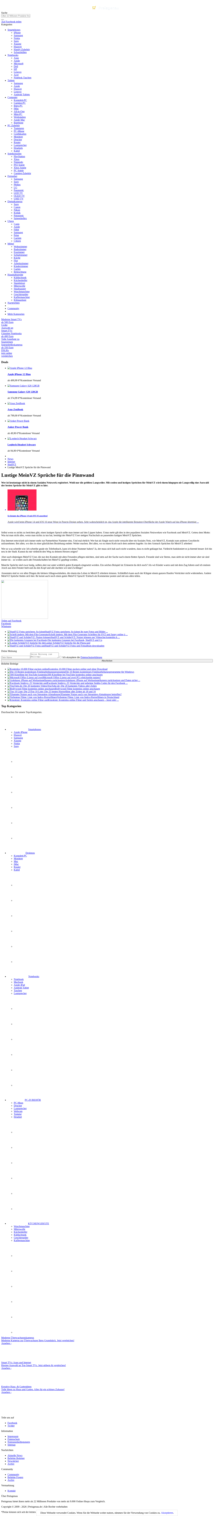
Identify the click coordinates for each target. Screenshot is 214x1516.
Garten (17, 269)
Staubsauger (20, 288)
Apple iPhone (20, 732)
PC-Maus (18, 1102)
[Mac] (21, 915)
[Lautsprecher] (21, 1085)
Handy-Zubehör (22, 49)
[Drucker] (21, 1147)
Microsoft (18, 63)
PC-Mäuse (19, 131)
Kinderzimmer (21, 266)
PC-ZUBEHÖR (33, 1100)
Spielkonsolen (14, 153)
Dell (16, 66)
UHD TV (18, 198)
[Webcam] (21, 1178)
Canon (17, 207)
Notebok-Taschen (22, 77)
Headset (18, 1117)
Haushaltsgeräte (15, 274)
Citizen (17, 241)
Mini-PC (18, 114)
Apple (17, 60)
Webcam (18, 1111)
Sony (16, 41)
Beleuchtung (20, 272)
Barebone (18, 122)
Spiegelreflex (20, 218)
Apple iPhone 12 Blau (19, 374)
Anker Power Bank (18, 427)
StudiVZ (12, 464)
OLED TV (19, 196)
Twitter (11, 1425)
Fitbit (16, 229)
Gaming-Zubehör (22, 173)
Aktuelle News (15, 1455)
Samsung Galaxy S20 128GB (23, 391)
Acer (16, 74)
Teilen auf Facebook (11, 620)
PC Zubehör (14, 125)
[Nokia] (21, 823)
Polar (16, 235)
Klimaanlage (20, 300)
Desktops (30, 853)
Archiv (11, 1464)
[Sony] (21, 838)
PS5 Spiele (19, 165)
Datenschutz (14, 1439)
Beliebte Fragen (15, 1477)
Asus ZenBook (15, 409)
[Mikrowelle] (21, 1271)
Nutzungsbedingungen (19, 1442)
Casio (16, 224)
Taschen (18, 990)
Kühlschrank (20, 277)
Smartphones (14, 29)
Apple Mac (19, 120)
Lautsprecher (20, 145)
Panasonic (19, 190)
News (10, 459)
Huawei (18, 46)
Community (13, 308)
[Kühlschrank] (21, 1301)
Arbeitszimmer (21, 263)
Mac (16, 861)
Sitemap (12, 1444)
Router (17, 142)
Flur (16, 260)
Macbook (18, 982)
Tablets (11, 80)
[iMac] (21, 931)
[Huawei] (21, 777)
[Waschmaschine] (21, 1255)
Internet (11, 461)
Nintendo (18, 162)
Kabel (17, 150)
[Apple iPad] (21, 1039)
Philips (17, 184)
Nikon (17, 210)
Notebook (19, 979)
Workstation (20, 117)
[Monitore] (21, 900)
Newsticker (13, 1461)
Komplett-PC (20, 100)
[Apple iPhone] (21, 761)
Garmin (17, 238)
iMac (16, 108)
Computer (12, 97)
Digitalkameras (15, 201)
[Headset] (21, 1208)
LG (15, 187)
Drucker (18, 139)
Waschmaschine (22, 291)
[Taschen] (21, 1070)
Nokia (17, 38)
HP (15, 69)
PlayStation (19, 156)
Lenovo (17, 72)
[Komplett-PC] (21, 885)
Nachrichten (14, 302)
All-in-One (19, 111)
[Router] (21, 946)
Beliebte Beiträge (16, 1458)
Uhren (11, 221)
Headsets (18, 148)
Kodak (17, 212)
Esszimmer (19, 252)
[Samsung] (21, 792)
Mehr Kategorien (16, 314)
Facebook (6, 623)
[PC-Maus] (21, 1132)
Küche (17, 257)
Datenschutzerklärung (91, 657)
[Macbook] (21, 1024)
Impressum (13, 1436)
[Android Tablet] (21, 1054)
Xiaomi (17, 44)
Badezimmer (20, 249)
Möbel (11, 243)
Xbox (16, 159)
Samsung (18, 35)
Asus (16, 58)
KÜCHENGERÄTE (38, 1223)
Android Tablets (22, 94)
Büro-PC (18, 105)
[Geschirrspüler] (21, 1317)
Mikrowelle (19, 286)
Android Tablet (21, 987)
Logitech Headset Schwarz (22, 444)
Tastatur (18, 1114)
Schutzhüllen (20, 52)
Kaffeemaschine (22, 297)
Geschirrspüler (21, 294)
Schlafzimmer (20, 255)
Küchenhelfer (20, 280)
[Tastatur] (21, 1193)
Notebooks (13, 55)
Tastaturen (19, 128)
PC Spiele (19, 170)
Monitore (18, 136)
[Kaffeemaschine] (21, 1332)
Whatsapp (6, 626)
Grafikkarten (20, 134)
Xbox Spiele (20, 167)
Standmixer (19, 283)
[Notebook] (21, 1008)
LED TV (18, 193)
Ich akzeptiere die (82, 657)
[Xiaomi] (21, 807)
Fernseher (12, 176)
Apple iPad (19, 985)
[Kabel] (21, 961)
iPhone (17, 32)
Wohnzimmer (20, 246)
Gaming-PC (20, 103)
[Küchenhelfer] (21, 1286)
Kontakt (12, 1490)
